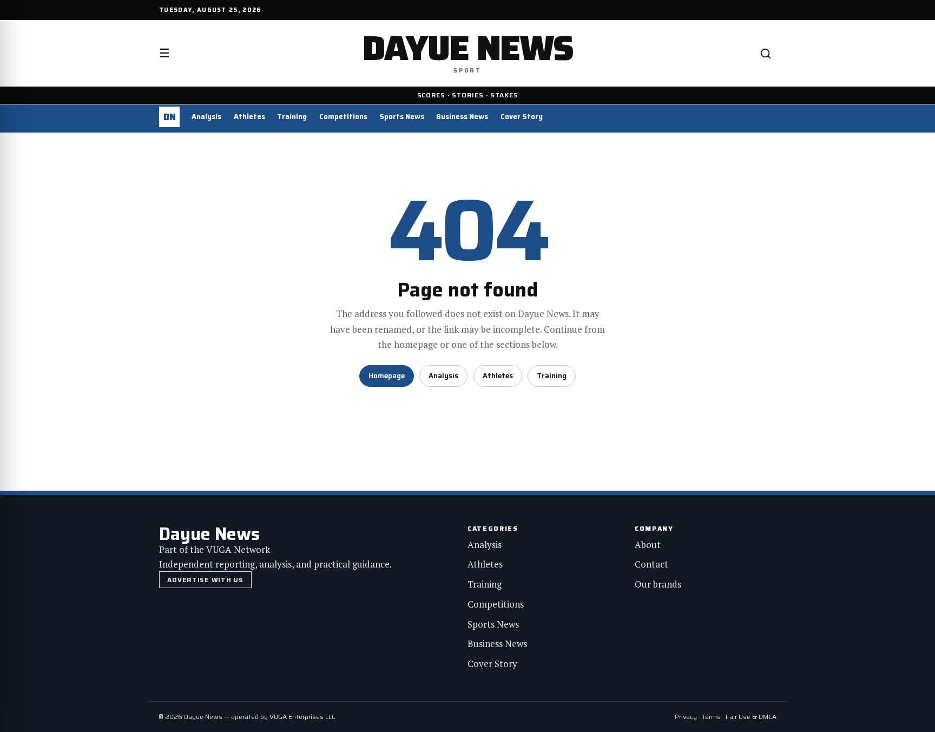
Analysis (206, 116)
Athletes (249, 116)
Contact (651, 564)
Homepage (386, 375)
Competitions (343, 116)
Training (292, 116)
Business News (462, 116)
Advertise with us (205, 580)
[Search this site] (765, 53)
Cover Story (522, 116)
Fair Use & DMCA (751, 716)
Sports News (401, 116)
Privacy (686, 716)
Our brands (658, 584)
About (648, 544)
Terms (711, 716)
